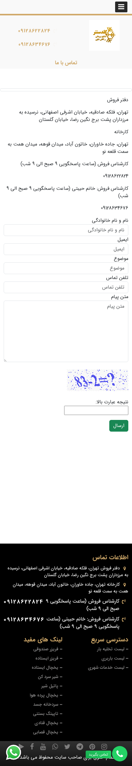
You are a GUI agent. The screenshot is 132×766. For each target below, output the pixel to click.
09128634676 (34, 44)
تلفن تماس (117, 277)
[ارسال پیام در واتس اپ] (17, 752)
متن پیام (119, 297)
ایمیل (123, 239)
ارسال (118, 425)
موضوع (121, 258)
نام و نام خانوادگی (110, 220)
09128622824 (34, 31)
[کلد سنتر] (104, 35)
